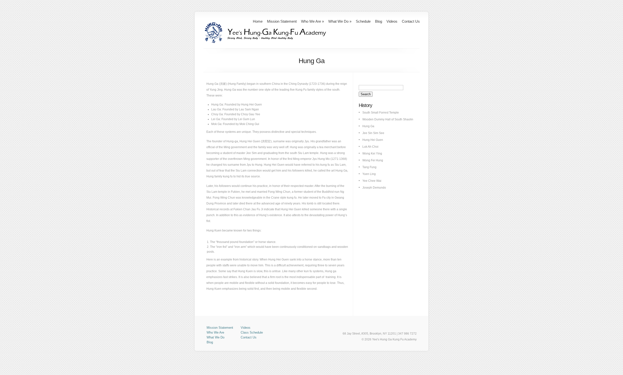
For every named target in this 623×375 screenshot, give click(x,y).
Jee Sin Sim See (373, 133)
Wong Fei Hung (372, 160)
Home (258, 21)
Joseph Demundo (374, 187)
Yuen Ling (369, 174)
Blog (378, 21)
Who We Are (312, 21)
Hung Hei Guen (372, 140)
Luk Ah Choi (370, 146)
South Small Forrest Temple (380, 112)
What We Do (339, 21)
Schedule (363, 21)
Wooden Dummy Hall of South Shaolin (387, 119)
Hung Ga (368, 126)
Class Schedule (252, 332)
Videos (391, 21)
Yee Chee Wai (371, 181)
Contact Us (411, 21)
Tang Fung (369, 167)
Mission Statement (282, 21)
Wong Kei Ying (372, 153)
